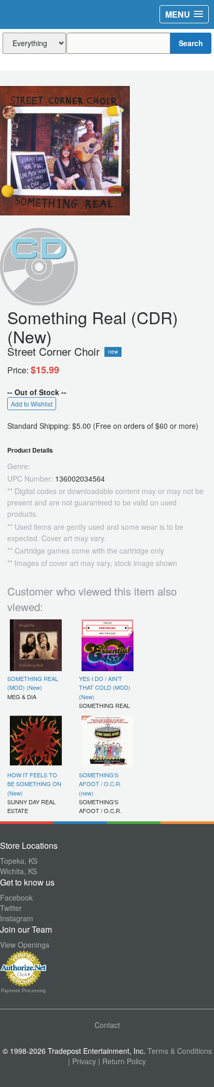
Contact (107, 1025)
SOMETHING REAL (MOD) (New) (32, 682)
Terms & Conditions (180, 1051)
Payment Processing (23, 990)
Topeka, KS (18, 861)
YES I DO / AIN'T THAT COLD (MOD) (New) (104, 687)
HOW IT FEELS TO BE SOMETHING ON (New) (34, 784)
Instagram (16, 918)
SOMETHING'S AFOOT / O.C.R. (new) (100, 784)
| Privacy (82, 1061)
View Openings (24, 944)
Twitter (11, 908)
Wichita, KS (18, 871)
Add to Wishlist (31, 403)
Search (191, 43)
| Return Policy (122, 1061)
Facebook (16, 897)
